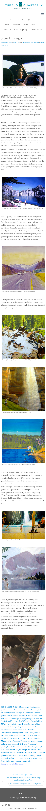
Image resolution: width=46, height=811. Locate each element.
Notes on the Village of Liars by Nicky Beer (26, 784)
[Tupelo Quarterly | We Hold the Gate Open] (23, 5)
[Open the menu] (42, 14)
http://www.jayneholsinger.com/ (12, 764)
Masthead (16, 24)
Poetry (25, 24)
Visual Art (7, 29)
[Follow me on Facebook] (9, 805)
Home (5, 20)
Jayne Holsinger (34, 42)
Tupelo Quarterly (17, 808)
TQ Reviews (30, 20)
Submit (20, 20)
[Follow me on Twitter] (6, 805)
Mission (6, 24)
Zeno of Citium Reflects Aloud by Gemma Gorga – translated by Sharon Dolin (23, 778)
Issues (12, 20)
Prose (33, 24)
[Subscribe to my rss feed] (3, 805)
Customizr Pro (32, 808)
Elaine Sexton (26, 42)
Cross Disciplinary (20, 29)
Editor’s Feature (36, 29)
